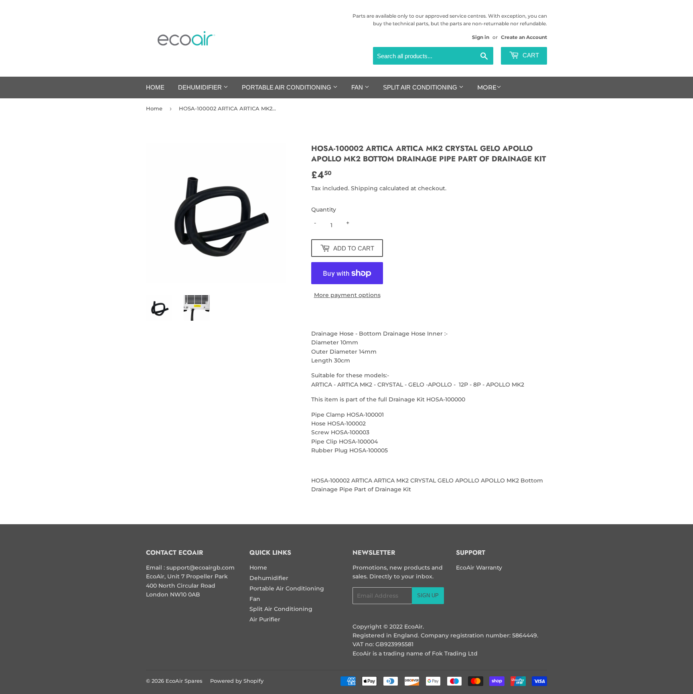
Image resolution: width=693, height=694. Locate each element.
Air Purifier (264, 619)
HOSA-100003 (350, 432)
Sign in (480, 37)
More (486, 87)
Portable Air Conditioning (287, 87)
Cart (530, 55)
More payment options (347, 295)
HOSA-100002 (346, 423)
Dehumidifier (200, 87)
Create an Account (524, 37)
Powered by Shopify (236, 681)
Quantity (323, 209)
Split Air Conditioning (421, 87)
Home (155, 87)
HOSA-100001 (365, 414)
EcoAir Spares (184, 681)
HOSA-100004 (358, 441)
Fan (358, 87)
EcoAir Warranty (479, 567)
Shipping (364, 188)
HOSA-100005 (368, 450)
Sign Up (428, 595)
